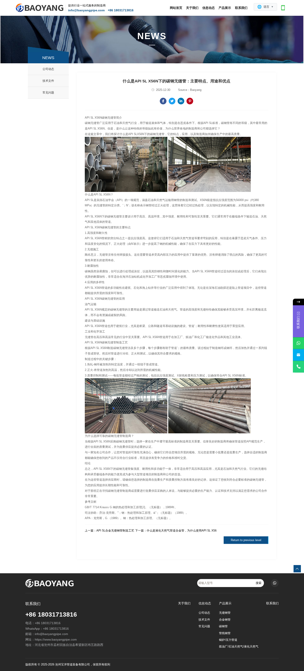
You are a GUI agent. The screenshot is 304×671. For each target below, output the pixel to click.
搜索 (258, 583)
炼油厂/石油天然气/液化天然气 (238, 646)
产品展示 (225, 8)
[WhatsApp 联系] (298, 343)
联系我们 (241, 8)
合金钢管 (225, 619)
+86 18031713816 (121, 10)
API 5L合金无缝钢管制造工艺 (115, 530)
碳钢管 (223, 626)
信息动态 (208, 8)
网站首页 (176, 8)
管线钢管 (225, 633)
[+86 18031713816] (298, 366)
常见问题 (48, 92)
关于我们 (192, 8)
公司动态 (48, 69)
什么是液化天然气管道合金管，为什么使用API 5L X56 (182, 530)
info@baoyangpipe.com (86, 10)
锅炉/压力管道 (228, 639)
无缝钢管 (225, 612)
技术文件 (48, 80)
